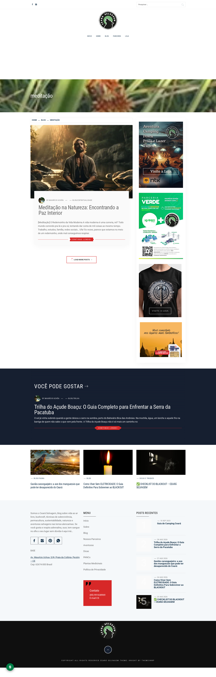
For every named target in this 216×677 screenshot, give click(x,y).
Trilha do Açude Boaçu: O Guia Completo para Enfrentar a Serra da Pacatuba (102, 410)
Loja (127, 36)
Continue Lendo (81, 239)
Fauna (41, 478)
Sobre (98, 36)
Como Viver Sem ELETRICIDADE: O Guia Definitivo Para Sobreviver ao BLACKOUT (169, 584)
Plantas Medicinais (92, 563)
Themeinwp (148, 660)
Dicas (86, 551)
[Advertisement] (108, 59)
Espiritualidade (85, 200)
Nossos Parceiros (92, 539)
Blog (107, 36)
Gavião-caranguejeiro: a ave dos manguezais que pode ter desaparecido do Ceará (169, 563)
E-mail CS (94, 598)
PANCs (86, 557)
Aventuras (88, 545)
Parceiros (117, 36)
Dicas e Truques (147, 478)
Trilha (76, 398)
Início (89, 36)
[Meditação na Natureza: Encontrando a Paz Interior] (81, 161)
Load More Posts (82, 260)
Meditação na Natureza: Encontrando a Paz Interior (78, 210)
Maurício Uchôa (56, 200)
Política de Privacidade (94, 569)
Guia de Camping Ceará (169, 523)
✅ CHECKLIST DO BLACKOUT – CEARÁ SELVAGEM (169, 600)
